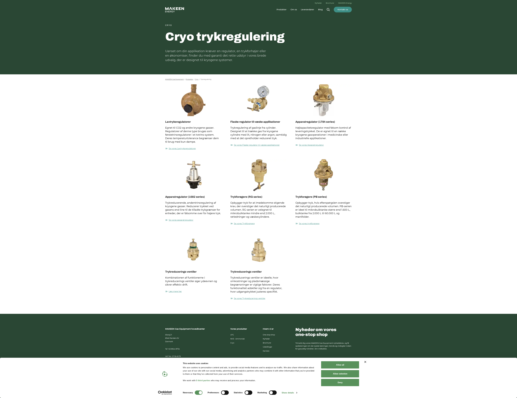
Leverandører (307, 9)
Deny (340, 382)
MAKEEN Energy (345, 3)
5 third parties (203, 380)
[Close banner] (365, 362)
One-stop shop (269, 335)
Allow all (340, 365)
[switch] (225, 392)
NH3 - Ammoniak (237, 339)
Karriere (266, 351)
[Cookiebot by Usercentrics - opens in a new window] (165, 393)
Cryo (232, 343)
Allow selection (340, 374)
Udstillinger (267, 347)
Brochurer (330, 3)
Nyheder (318, 3)
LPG (232, 335)
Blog (320, 9)
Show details (288, 393)
